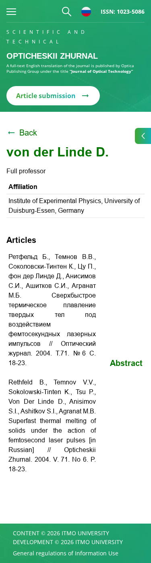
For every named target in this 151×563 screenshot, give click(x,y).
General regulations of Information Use (65, 553)
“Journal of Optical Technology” (101, 71)
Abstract (126, 363)
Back (28, 132)
